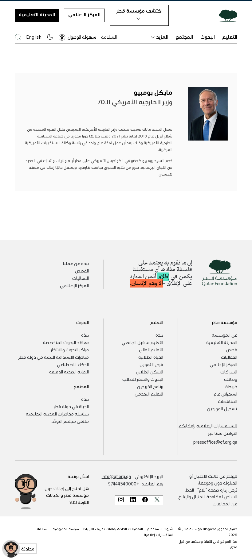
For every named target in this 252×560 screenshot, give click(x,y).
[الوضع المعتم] (50, 36)
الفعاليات (80, 278)
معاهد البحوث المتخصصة (66, 342)
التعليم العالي (151, 349)
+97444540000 (123, 483)
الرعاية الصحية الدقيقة (69, 371)
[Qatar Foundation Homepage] (225, 15)
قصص (231, 349)
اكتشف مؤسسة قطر (139, 11)
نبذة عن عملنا (76, 263)
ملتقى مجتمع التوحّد (70, 421)
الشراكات (228, 371)
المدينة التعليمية (37, 14)
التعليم (229, 37)
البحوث (207, 37)
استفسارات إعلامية (158, 534)
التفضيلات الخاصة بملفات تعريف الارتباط (113, 529)
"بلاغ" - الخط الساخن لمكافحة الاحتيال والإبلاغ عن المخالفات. (207, 496)
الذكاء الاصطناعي (73, 364)
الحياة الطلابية (150, 357)
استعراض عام (225, 393)
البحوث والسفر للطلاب (142, 379)
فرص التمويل (151, 364)
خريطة (231, 386)
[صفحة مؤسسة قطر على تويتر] (157, 500)
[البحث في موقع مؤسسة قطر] (18, 37)
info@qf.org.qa (116, 476)
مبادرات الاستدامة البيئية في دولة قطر (53, 357)
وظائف (230, 379)
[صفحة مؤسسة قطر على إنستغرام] (121, 500)
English (33, 37)
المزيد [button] (162, 37)
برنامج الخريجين (150, 386)
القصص (82, 271)
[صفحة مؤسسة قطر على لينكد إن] (133, 500)
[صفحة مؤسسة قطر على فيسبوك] (145, 500)
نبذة (159, 335)
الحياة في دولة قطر (71, 406)
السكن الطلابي (149, 371)
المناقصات (227, 401)
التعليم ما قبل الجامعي (142, 342)
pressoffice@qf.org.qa (215, 442)
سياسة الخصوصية (66, 529)
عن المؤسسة (224, 335)
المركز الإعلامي (84, 14)
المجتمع (184, 37)
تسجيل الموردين (222, 408)
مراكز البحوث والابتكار (70, 349)
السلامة (109, 37)
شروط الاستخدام (160, 529)
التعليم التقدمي (149, 393)
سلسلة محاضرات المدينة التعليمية (57, 413)
